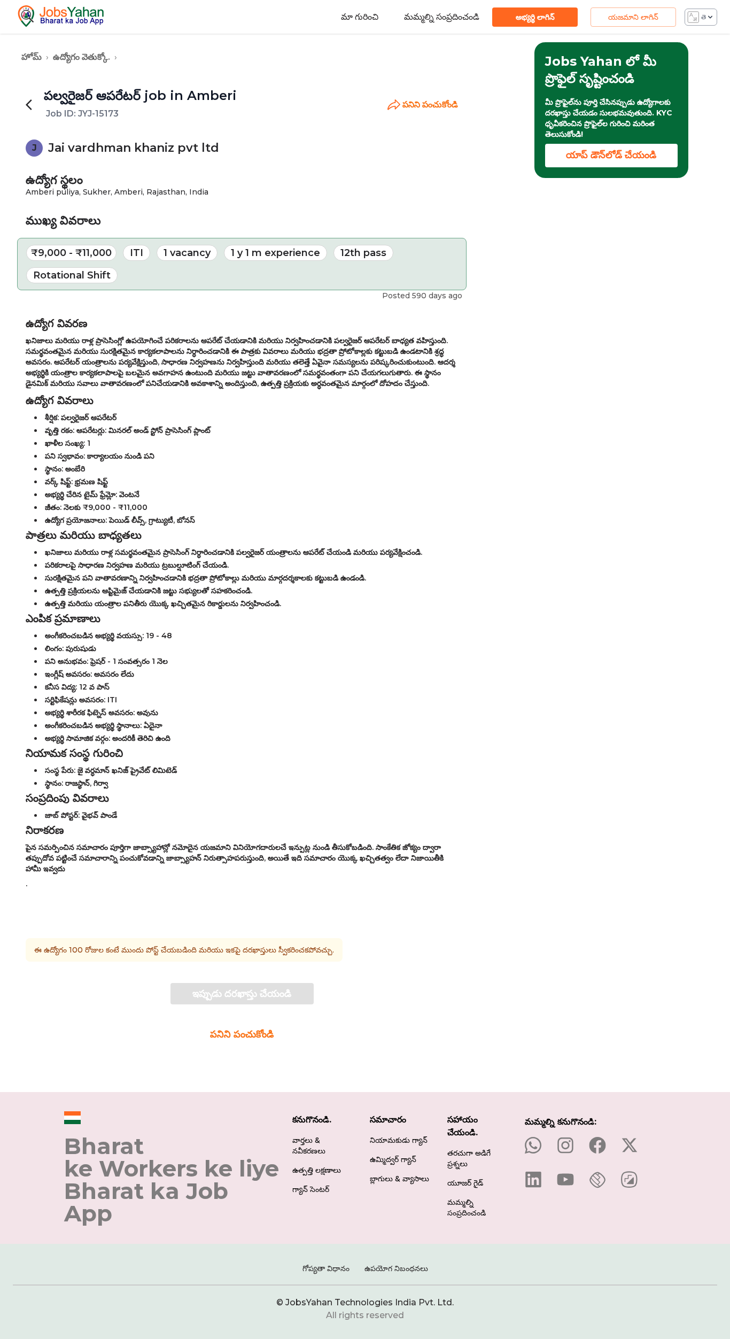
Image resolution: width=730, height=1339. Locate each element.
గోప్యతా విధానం (326, 1268)
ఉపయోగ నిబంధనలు (396, 1268)
